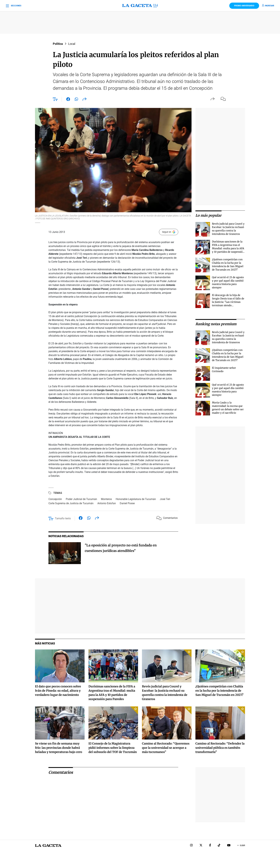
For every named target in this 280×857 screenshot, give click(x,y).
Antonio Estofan (106, 503)
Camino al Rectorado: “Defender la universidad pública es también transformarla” (220, 748)
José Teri (165, 499)
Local (71, 43)
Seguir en (166, 232)
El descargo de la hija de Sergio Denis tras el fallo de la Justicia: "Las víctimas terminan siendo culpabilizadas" (228, 302)
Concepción (55, 499)
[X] (200, 845)
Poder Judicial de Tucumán (81, 499)
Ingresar (269, 6)
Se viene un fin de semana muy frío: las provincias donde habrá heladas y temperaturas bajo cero (58, 748)
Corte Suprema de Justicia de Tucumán (70, 503)
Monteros (106, 499)
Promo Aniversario (244, 6)
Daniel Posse (127, 503)
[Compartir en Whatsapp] (76, 100)
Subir (242, 845)
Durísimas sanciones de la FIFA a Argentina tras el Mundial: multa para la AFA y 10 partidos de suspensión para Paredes (228, 248)
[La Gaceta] (140, 5)
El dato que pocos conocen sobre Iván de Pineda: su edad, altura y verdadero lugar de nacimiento (58, 690)
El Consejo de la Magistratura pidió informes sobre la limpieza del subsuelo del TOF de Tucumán (112, 748)
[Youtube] (228, 845)
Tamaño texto (63, 518)
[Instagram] (191, 845)
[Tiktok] (219, 845)
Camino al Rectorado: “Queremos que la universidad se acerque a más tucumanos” (165, 748)
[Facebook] (210, 845)
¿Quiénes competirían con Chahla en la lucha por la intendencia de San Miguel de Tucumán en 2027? (219, 690)
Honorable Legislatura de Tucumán (136, 499)
